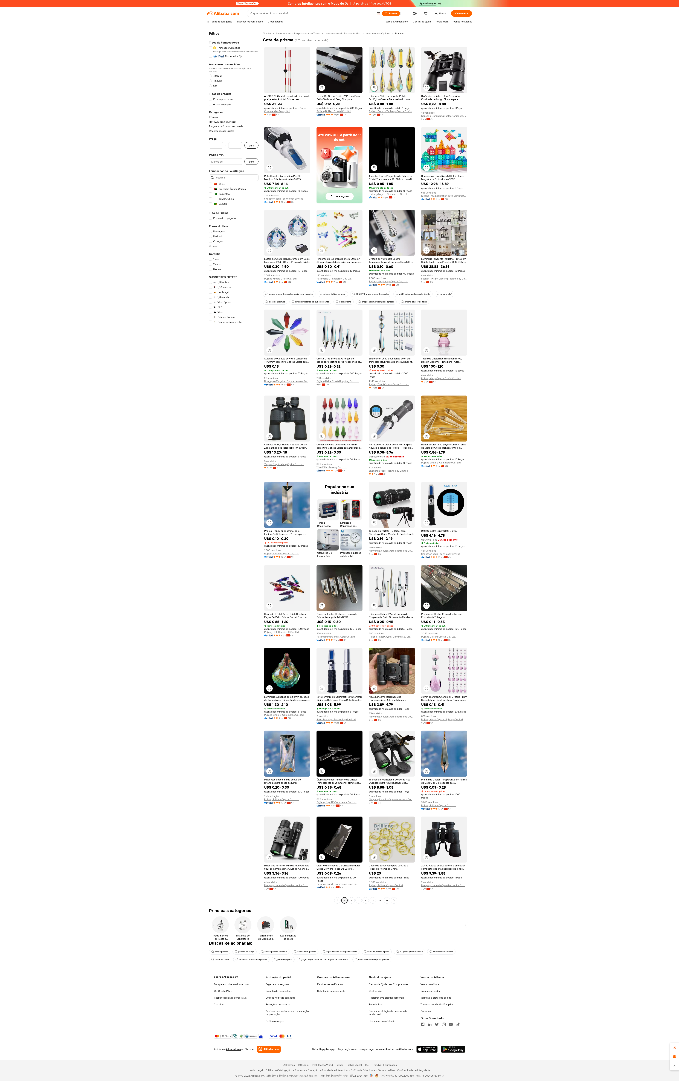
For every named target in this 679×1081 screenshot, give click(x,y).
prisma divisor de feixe (416, 302)
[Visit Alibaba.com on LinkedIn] (430, 1024)
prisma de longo (246, 951)
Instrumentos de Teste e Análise (342, 33)
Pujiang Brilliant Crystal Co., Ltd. (334, 111)
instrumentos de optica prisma (373, 959)
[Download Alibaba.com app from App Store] (427, 1049)
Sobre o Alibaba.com (226, 976)
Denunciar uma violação (382, 1021)
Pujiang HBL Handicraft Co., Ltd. (334, 278)
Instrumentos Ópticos (378, 33)
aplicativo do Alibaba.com (397, 1049)
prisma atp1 (446, 294)
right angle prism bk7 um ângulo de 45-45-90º (325, 959)
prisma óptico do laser (334, 294)
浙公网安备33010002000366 (397, 1075)
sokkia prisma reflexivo (276, 951)
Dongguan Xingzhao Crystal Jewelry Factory (287, 381)
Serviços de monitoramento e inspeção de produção (287, 1013)
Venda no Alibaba (429, 984)
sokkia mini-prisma (306, 951)
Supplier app (327, 1049)
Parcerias (425, 1011)
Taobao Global (354, 1064)
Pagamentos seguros (277, 984)
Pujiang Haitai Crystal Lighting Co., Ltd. (338, 381)
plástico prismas (277, 302)
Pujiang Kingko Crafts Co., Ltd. (280, 278)
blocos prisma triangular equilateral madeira (291, 294)
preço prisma (221, 951)
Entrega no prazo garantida (280, 997)
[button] (378, 13)
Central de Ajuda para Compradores (388, 984)
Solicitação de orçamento (331, 991)
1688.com (303, 1064)
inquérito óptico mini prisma (253, 959)
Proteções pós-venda (277, 1004)
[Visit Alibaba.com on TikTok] (458, 1024)
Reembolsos (376, 1004)
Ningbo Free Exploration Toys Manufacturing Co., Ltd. (444, 195)
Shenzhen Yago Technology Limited (283, 198)
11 (387, 900)
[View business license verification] (371, 1075)
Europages (391, 1064)
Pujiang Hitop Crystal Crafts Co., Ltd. (441, 378)
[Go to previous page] (337, 900)
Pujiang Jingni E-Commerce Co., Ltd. (389, 194)
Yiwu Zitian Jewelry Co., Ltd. (332, 467)
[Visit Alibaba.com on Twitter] (437, 1024)
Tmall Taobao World (322, 1064)
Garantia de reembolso (278, 991)
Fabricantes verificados (330, 984)
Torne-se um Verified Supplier (436, 1004)
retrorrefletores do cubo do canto (312, 302)
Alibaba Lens (233, 1049)
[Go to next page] (394, 900)
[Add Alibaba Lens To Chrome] (269, 1049)
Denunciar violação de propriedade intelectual (388, 1013)
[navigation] (234, 467)
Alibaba (267, 33)
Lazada (339, 1064)
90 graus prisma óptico (411, 951)
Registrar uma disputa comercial (386, 997)
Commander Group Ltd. (277, 111)
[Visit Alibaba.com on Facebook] (422, 1024)
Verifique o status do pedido (435, 997)
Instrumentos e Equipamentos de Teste (298, 33)
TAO (367, 1064)
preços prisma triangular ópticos (378, 302)
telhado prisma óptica (378, 951)
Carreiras (219, 1004)
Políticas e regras (275, 1021)
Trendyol (377, 1064)
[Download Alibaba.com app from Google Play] (453, 1049)
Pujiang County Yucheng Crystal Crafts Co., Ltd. (392, 111)
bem (251, 145)
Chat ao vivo (375, 991)
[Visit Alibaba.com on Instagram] (444, 1024)
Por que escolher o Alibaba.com (231, 984)
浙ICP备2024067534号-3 (430, 1075)
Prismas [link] (399, 33)
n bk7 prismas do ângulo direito (414, 294)
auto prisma (345, 302)
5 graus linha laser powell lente (341, 951)
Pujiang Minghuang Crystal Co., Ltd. (388, 281)
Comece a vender (430, 991)
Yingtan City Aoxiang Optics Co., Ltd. (284, 464)
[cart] (426, 14)
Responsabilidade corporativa (230, 997)
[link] (674, 1047)
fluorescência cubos (443, 951)
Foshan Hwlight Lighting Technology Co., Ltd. (444, 278)
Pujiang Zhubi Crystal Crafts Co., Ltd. (389, 384)
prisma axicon (222, 959)
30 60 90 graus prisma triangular (372, 294)
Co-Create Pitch (223, 991)
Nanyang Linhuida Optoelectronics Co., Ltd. (444, 115)
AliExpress (289, 1064)
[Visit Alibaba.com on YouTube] (451, 1024)
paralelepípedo (284, 959)
